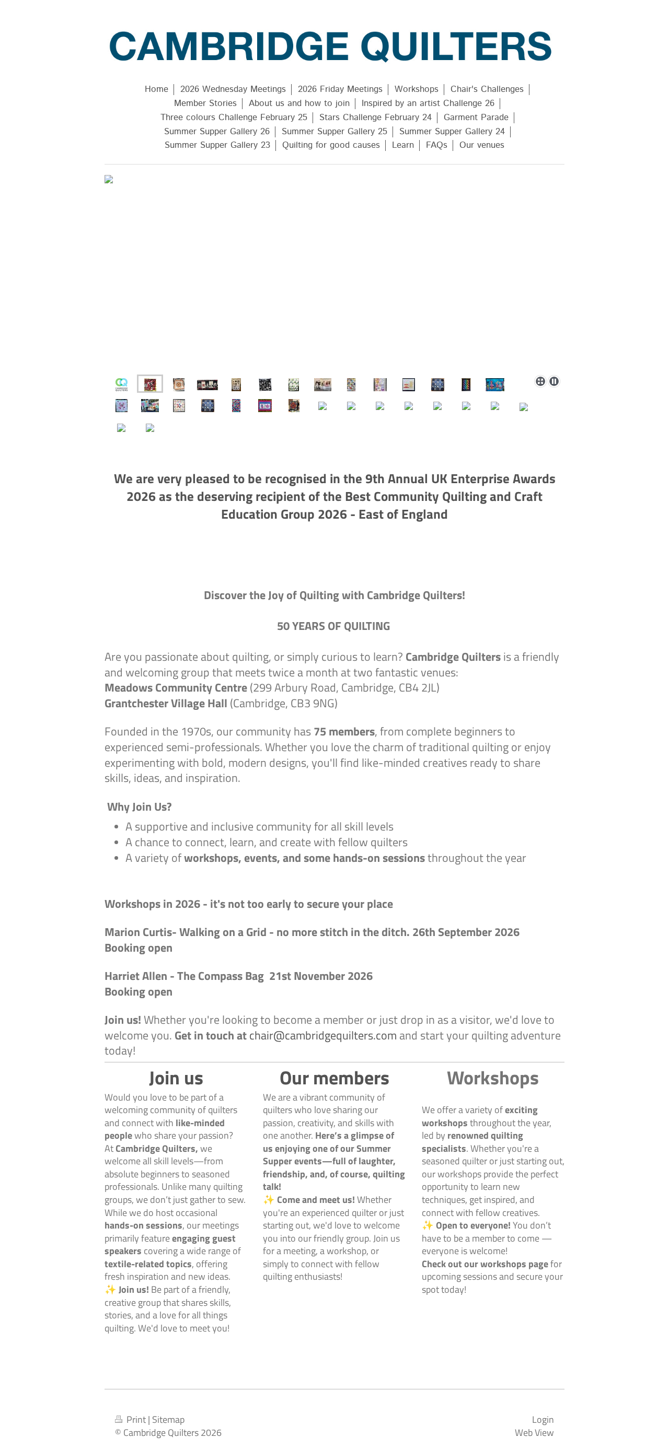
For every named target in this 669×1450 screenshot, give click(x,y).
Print (136, 1419)
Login (543, 1419)
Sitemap (168, 1419)
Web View (534, 1432)
